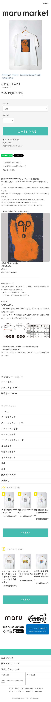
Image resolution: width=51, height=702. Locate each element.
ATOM (40, 691)
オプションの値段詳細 (11, 140)
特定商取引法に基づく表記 (12, 146)
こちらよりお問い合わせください (18, 318)
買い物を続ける (9, 170)
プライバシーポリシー (16, 691)
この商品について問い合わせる (14, 166)
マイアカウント (6, 675)
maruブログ (28, 691)
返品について (8, 143)
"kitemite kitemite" (26, 182)
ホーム (11, 688)
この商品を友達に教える (12, 162)
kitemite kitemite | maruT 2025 (30, 75)
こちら (38, 353)
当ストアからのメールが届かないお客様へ (12, 681)
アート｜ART (6, 75)
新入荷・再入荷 (7, 78)
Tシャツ (15, 75)
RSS (35, 691)
